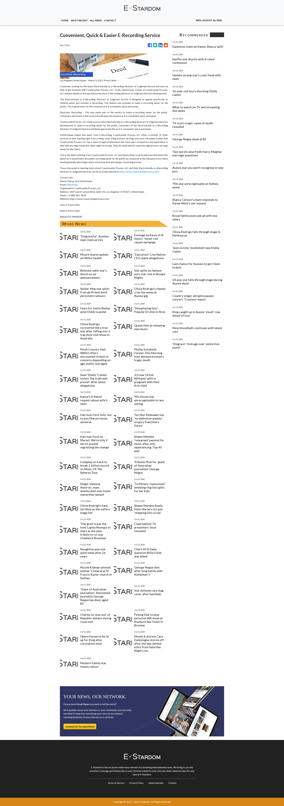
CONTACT (110, 20)
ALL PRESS (96, 20)
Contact (172, 782)
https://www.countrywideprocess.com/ (139, 171)
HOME (64, 20)
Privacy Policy (136, 782)
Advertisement (155, 782)
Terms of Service (116, 782)
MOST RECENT (79, 20)
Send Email (72, 184)
